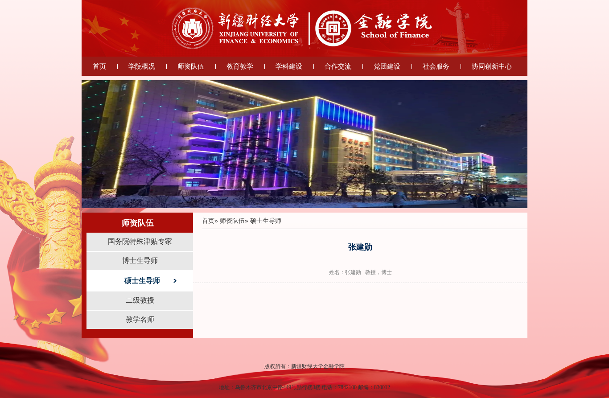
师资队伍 (190, 66)
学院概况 (141, 66)
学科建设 (289, 66)
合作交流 (338, 66)
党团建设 (387, 66)
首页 (99, 66)
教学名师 (140, 319)
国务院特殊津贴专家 (140, 241)
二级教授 (140, 300)
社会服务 (436, 66)
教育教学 (239, 66)
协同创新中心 (492, 66)
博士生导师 (140, 260)
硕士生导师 (142, 280)
